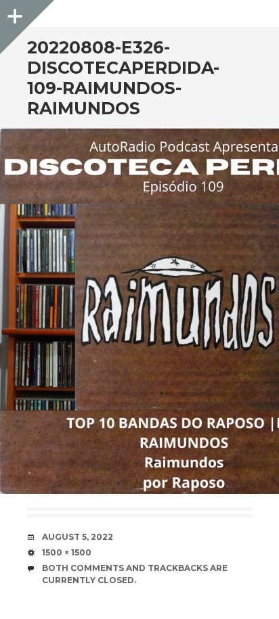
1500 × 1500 (66, 552)
